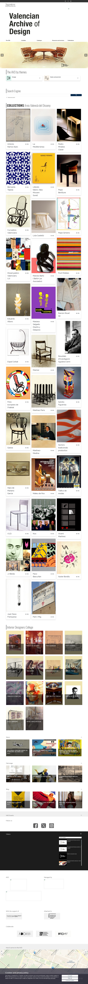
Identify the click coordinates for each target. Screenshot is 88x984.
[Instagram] (51, 825)
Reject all (70, 978)
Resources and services (58, 40)
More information (51, 978)
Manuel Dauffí (12, 671)
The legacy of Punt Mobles (14, 776)
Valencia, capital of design (14, 802)
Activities (23, 40)
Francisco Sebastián (14, 696)
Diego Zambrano (12, 721)
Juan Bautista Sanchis (53, 696)
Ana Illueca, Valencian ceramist (67, 802)
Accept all (70, 975)
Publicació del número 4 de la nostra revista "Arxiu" (43, 751)
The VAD (8, 40)
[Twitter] (43, 825)
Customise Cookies (70, 980)
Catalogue (39, 40)
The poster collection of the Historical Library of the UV (43, 803)
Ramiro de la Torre (72, 696)
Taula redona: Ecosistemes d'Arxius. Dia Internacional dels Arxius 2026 (17, 751)
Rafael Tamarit (32, 696)
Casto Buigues (70, 645)
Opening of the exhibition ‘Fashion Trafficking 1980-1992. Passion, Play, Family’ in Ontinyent (68, 752)
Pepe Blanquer (51, 645)
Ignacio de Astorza (33, 645)
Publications (71, 40)
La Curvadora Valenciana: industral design (68, 777)
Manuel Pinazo (70, 671)
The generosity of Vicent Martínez (42, 776)
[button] (39, 78)
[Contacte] (70, 1)
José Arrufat (11, 645)
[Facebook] (35, 825)
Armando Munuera (52, 671)
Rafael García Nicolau (34, 721)
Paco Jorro (30, 671)
